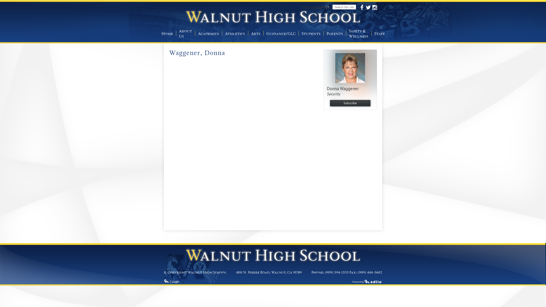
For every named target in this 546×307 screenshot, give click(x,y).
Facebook (362, 7)
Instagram (375, 7)
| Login (174, 281)
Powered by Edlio (367, 281)
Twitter (368, 7)
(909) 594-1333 (337, 272)
